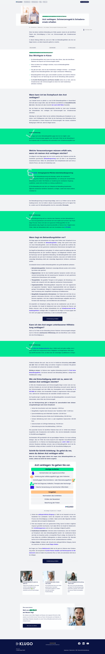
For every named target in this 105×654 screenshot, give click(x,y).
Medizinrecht (46, 548)
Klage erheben (54, 544)
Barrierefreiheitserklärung (83, 650)
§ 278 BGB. (67, 227)
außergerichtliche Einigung (46, 514)
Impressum (66, 650)
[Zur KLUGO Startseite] (19, 2)
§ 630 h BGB (65, 442)
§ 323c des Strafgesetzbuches (41, 348)
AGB (76, 650)
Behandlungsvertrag (50, 158)
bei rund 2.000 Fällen (58, 105)
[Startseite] (29, 27)
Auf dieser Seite (89, 29)
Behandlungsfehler (51, 242)
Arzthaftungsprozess (40, 528)
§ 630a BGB (33, 173)
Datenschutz (72, 650)
